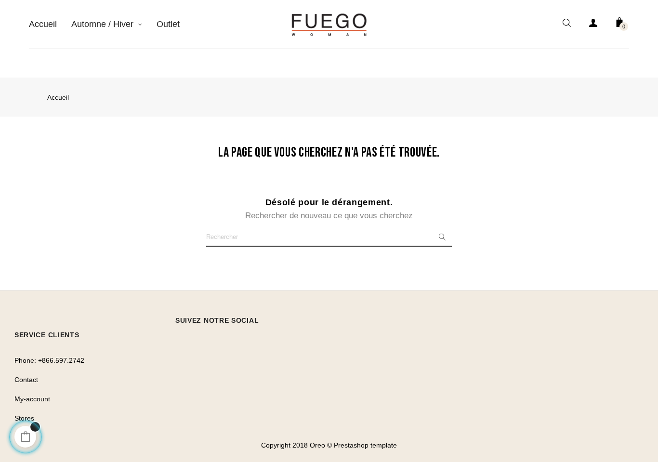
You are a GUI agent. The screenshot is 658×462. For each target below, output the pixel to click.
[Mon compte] (593, 24)
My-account (32, 399)
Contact (26, 379)
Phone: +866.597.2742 (49, 360)
